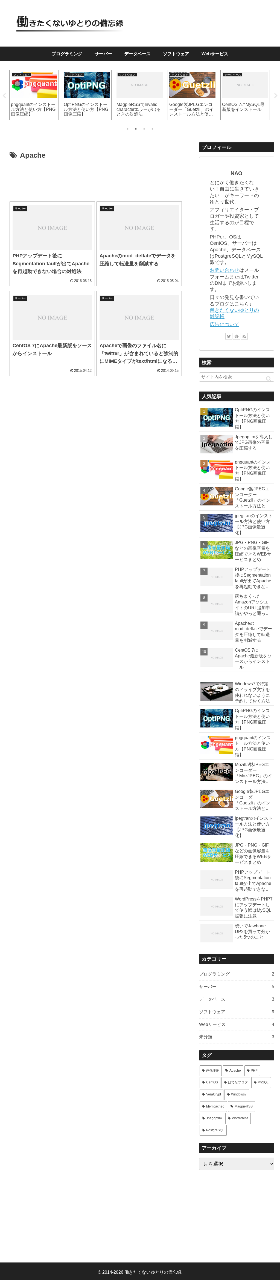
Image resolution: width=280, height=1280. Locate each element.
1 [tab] (127, 129)
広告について (224, 324)
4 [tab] (152, 129)
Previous (4, 96)
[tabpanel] (34, 95)
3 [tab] (144, 129)
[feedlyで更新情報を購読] (236, 336)
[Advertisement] (96, 180)
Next (276, 96)
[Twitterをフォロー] (228, 336)
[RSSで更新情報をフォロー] (244, 336)
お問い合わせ (224, 270)
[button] (268, 379)
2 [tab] (136, 129)
